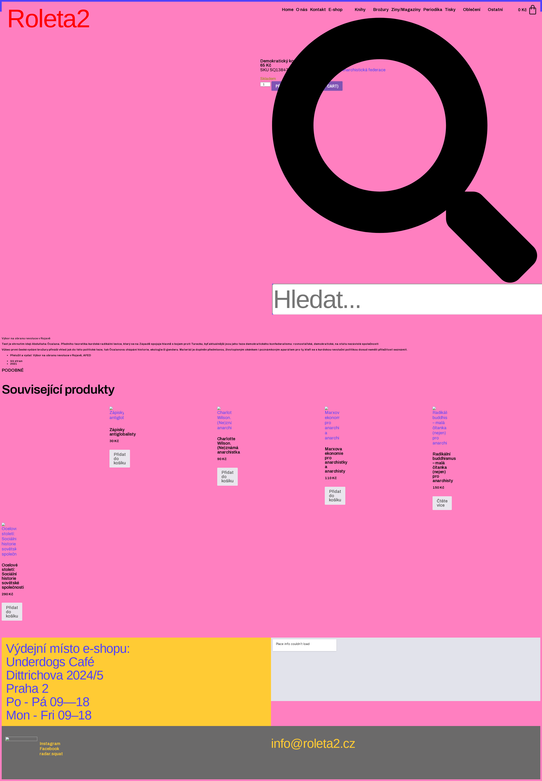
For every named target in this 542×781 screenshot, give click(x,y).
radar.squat (51, 753)
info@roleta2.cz (313, 743)
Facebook (49, 748)
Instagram (50, 743)
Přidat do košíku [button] (120, 458)
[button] (404, 151)
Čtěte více (442, 503)
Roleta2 (48, 18)
